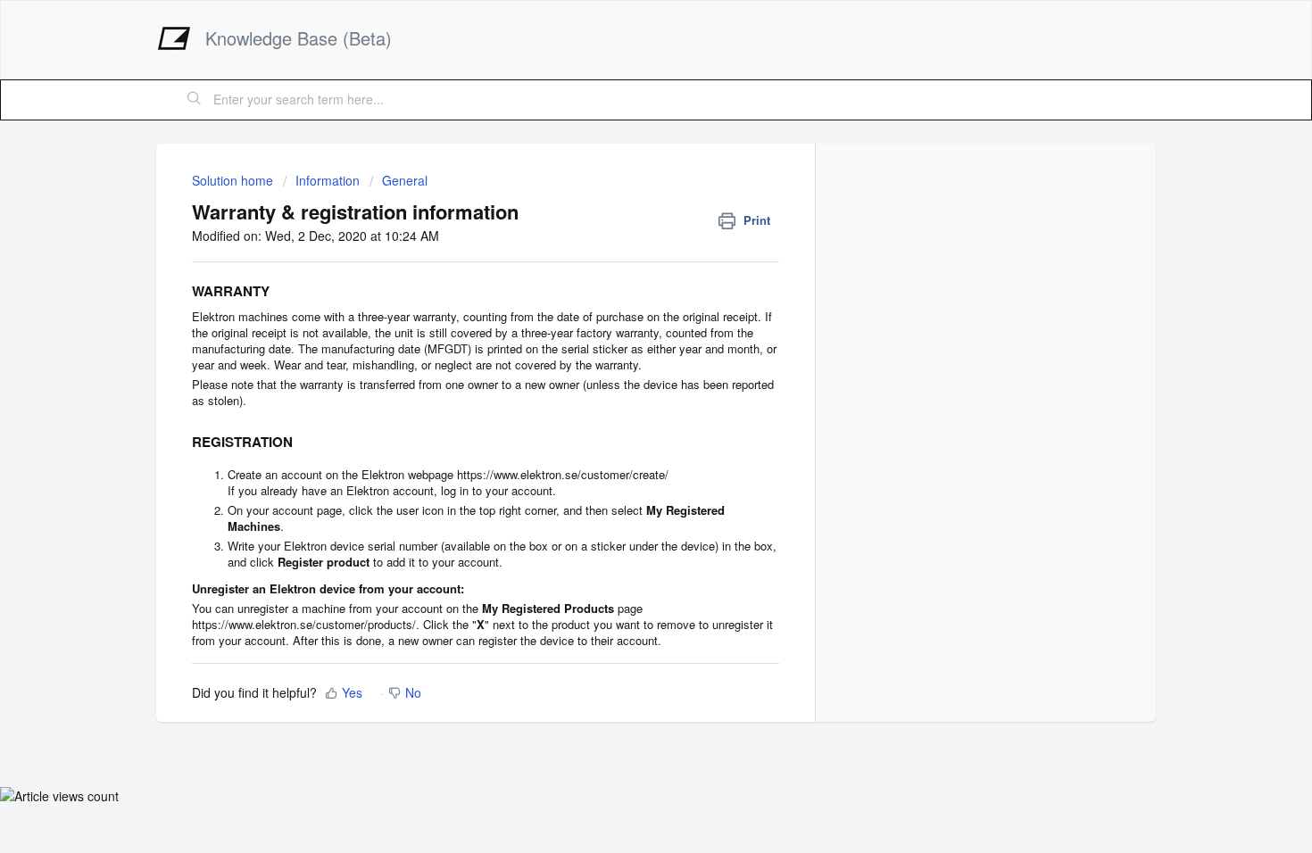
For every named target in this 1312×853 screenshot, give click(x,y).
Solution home (234, 180)
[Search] (194, 100)
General (405, 180)
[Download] (623, 189)
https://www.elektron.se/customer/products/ (304, 624)
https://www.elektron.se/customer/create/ (562, 474)
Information (327, 180)
